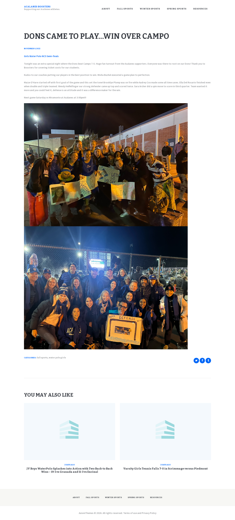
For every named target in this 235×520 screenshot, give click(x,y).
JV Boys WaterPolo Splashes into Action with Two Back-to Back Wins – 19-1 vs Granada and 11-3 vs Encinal (70, 470)
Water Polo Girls (57, 357)
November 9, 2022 (32, 49)
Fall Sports (42, 357)
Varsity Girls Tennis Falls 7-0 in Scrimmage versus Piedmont (165, 468)
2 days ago (69, 465)
